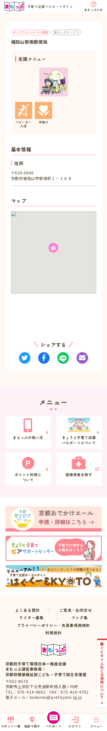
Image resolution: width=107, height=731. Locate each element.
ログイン (74, 726)
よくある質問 (27, 610)
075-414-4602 (32, 692)
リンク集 (80, 617)
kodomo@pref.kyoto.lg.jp (56, 697)
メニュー (96, 726)
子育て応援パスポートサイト (50, 6)
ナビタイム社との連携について (102, 672)
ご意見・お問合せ (75, 610)
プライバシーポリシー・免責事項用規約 (53, 625)
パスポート (54, 726)
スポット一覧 (11, 726)
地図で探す (32, 726)
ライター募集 (31, 617)
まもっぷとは (93, 9)
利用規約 (53, 632)
